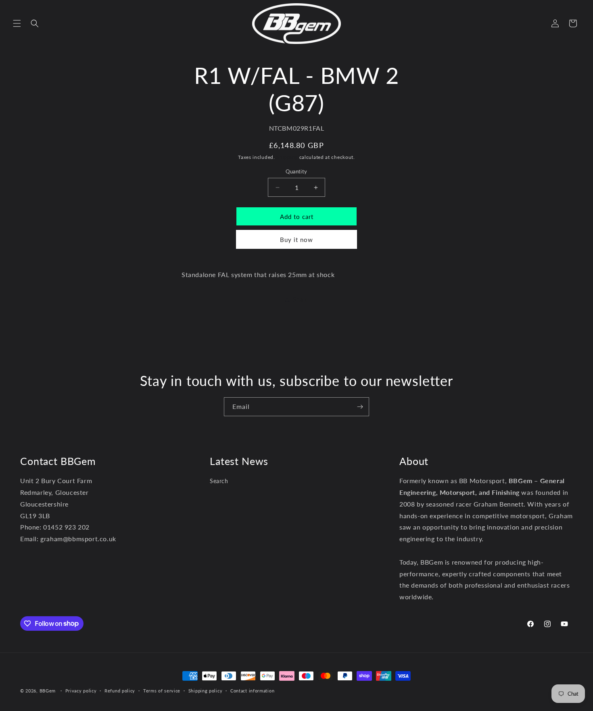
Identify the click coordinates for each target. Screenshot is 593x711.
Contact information (252, 690)
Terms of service (161, 690)
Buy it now (296, 239)
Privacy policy (81, 690)
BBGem (48, 690)
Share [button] (300, 299)
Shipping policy (205, 690)
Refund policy (119, 690)
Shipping (287, 157)
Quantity (296, 171)
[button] (17, 23)
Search (219, 481)
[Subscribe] (360, 406)
